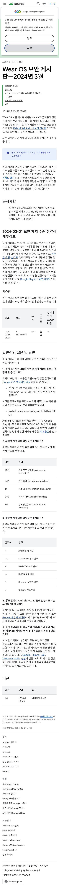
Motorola (7, 658)
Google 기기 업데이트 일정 (16, 382)
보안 (21, 62)
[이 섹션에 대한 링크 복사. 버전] (12, 679)
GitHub (5, 771)
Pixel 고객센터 (8, 830)
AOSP (5, 62)
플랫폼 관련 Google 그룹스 (14, 803)
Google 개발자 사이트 (13, 617)
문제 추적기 (7, 854)
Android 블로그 (9, 793)
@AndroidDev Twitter (12, 789)
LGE (43, 655)
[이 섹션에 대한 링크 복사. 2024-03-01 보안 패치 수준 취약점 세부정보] (19, 237)
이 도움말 (44, 431)
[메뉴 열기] (5, 3)
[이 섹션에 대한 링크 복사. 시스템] (13, 292)
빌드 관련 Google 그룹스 (13, 808)
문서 (13, 62)
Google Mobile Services (13, 845)
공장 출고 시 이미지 (11, 761)
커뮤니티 (22, 865)
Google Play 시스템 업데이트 (35, 279)
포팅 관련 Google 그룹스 (13, 813)
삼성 (23, 658)
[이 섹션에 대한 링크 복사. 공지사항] (19, 202)
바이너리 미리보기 (10, 757)
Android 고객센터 (10, 825)
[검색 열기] (38, 3)
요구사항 (6, 747)
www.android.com (11, 840)
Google (26, 655)
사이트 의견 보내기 (31, 870)
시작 (29, 48)
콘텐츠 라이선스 (46, 716)
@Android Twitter (10, 784)
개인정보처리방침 (12, 870)
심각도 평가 (8, 177)
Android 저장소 (9, 742)
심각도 (14, 257)
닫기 (29, 38)
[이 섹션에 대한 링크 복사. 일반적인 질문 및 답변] (38, 353)
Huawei (35, 655)
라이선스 (44, 865)
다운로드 (6, 752)
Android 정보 (8, 865)
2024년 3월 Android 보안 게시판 (29, 128)
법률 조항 (33, 865)
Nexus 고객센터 (9, 835)
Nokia (17, 658)
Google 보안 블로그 (11, 798)
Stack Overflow (9, 849)
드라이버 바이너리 (10, 766)
